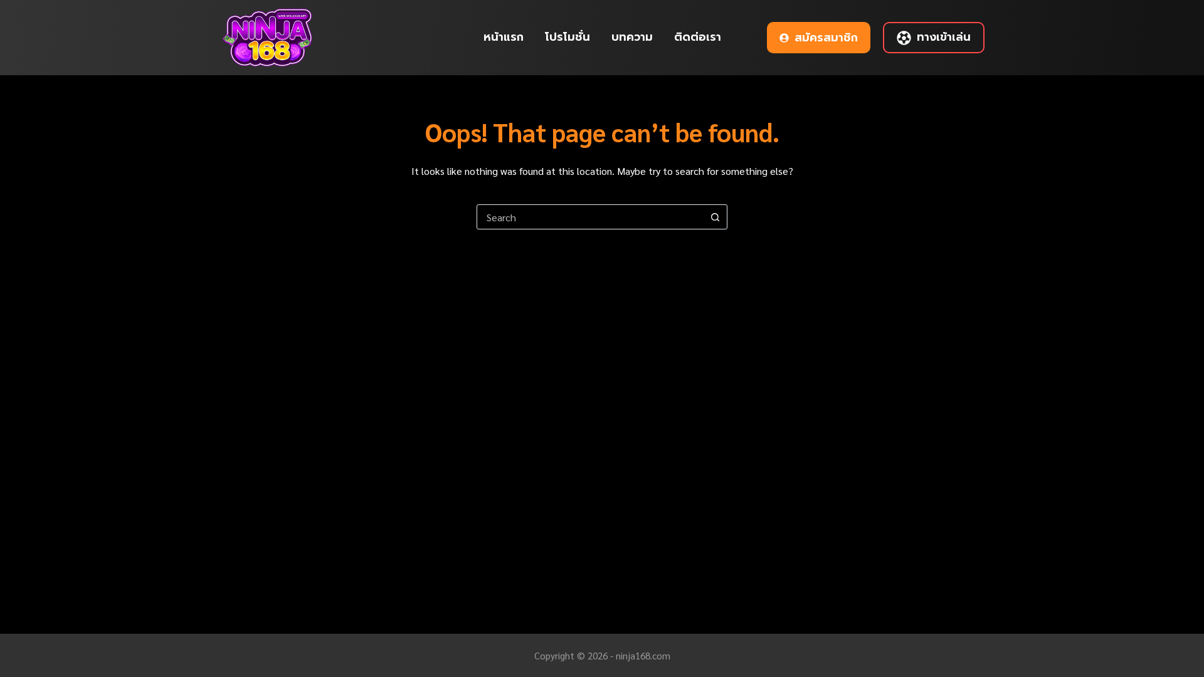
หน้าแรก (503, 37)
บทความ (632, 37)
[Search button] (715, 217)
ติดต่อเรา (697, 37)
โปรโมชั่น (567, 37)
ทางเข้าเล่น (944, 37)
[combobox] (590, 216)
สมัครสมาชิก (826, 37)
